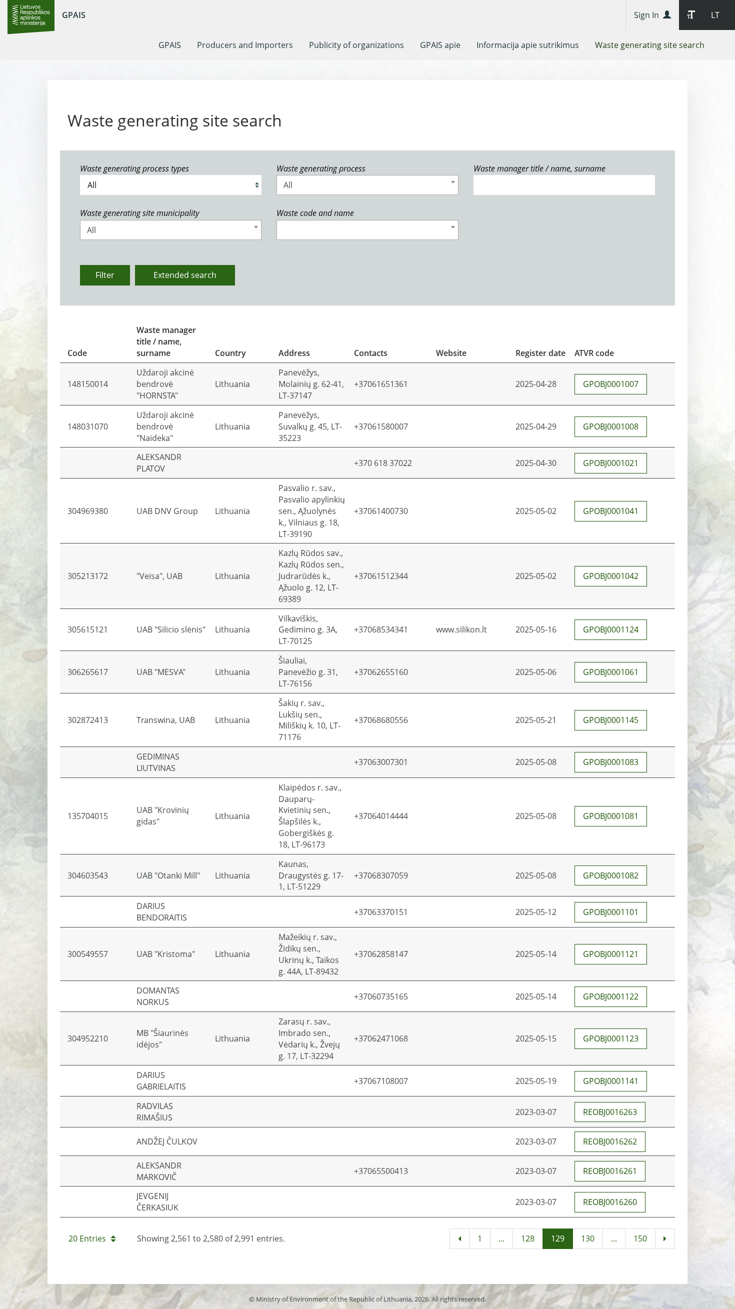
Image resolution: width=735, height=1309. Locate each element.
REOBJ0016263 (610, 1112)
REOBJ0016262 (610, 1141)
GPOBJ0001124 (610, 629)
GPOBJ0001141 (610, 1081)
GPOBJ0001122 (610, 996)
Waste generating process (321, 168)
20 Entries (87, 1238)
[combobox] (367, 185)
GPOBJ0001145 (610, 720)
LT (715, 15)
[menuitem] (169, 45)
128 (527, 1238)
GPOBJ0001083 (610, 762)
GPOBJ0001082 (610, 875)
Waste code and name (315, 213)
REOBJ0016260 (610, 1202)
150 (640, 1238)
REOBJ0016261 (610, 1171)
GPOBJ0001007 (610, 384)
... (501, 1238)
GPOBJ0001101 (610, 912)
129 (557, 1238)
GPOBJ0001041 (610, 511)
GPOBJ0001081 (610, 816)
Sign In (648, 15)
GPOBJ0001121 (610, 954)
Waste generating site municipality (139, 213)
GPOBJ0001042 (610, 576)
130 (587, 1238)
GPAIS (74, 15)
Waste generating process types (134, 168)
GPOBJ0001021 (610, 463)
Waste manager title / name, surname (540, 168)
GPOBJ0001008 (610, 426)
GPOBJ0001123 (610, 1038)
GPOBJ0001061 (610, 672)
